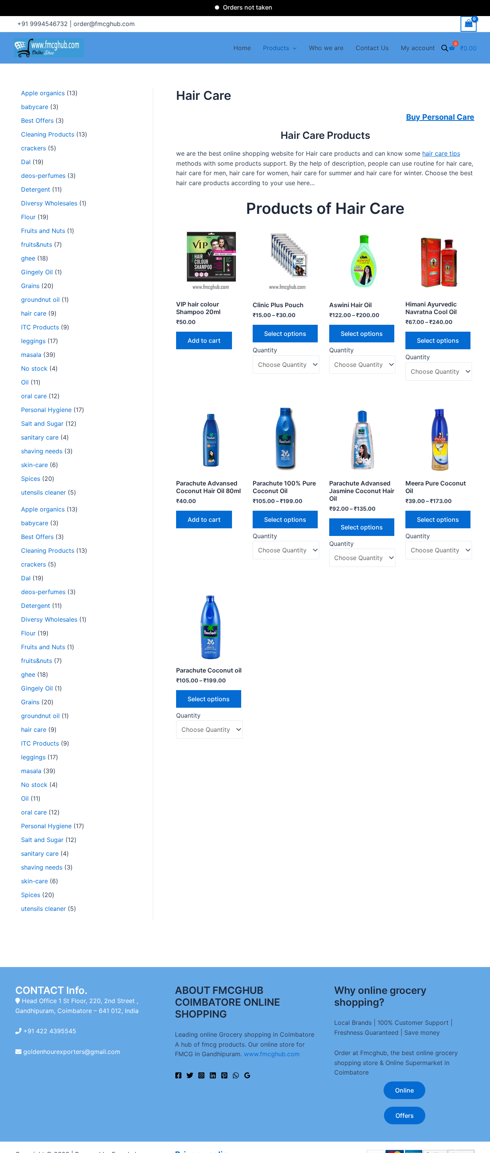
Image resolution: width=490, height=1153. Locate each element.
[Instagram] (201, 1075)
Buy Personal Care (440, 117)
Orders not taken (231, 7)
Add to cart (204, 340)
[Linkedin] (212, 1075)
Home (242, 48)
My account (418, 48)
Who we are (326, 48)
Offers (404, 1115)
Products (276, 48)
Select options (285, 333)
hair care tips (441, 153)
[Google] (247, 1075)
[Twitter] (189, 1075)
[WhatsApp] (235, 1075)
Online (404, 1090)
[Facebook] (178, 1075)
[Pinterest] (224, 1075)
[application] (293, 48)
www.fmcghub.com (272, 1054)
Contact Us (372, 48)
